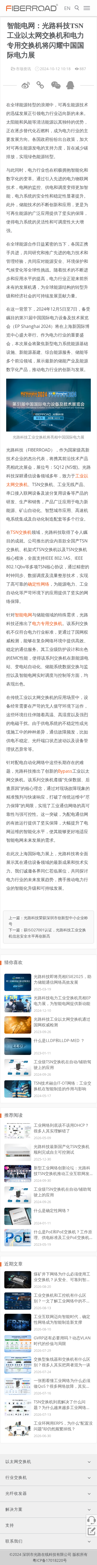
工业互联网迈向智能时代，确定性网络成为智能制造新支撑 (62, 1319)
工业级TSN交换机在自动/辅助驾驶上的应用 (62, 1064)
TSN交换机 (21, 532)
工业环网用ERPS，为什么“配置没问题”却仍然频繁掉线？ (63, 1425)
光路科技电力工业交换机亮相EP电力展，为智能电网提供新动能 (62, 1000)
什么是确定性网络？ (52, 1210)
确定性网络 (38, 584)
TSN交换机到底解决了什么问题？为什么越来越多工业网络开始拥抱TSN (62, 1404)
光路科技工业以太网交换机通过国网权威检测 (62, 1021)
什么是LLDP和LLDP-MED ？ (59, 1040)
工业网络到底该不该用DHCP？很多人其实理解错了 (61, 1127)
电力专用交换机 (47, 623)
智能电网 (23, 615)
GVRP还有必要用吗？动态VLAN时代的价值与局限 (62, 1340)
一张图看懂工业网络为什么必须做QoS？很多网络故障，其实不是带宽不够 (62, 1383)
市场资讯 (23, 68)
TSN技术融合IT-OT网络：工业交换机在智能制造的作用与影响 (62, 1085)
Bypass (65, 771)
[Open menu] (86, 8)
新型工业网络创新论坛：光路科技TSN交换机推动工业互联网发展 (62, 1170)
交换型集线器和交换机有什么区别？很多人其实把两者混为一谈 (62, 1361)
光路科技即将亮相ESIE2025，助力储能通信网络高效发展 (62, 979)
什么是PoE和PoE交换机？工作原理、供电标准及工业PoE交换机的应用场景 (63, 1234)
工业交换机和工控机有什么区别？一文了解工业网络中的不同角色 (62, 1298)
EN (67, 8)
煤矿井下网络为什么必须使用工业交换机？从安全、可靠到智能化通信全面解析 (62, 1276)
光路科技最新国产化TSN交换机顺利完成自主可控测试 (61, 1149)
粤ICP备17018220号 (50, 1560)
